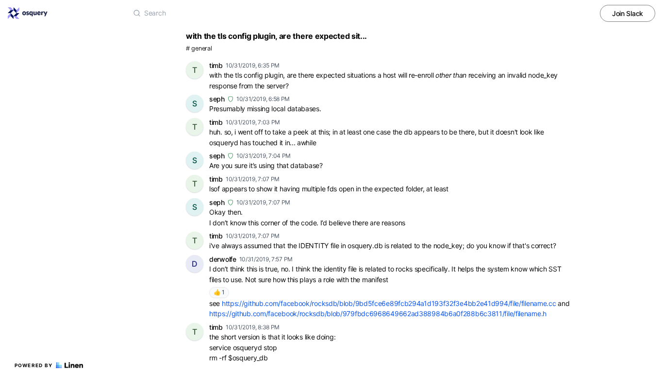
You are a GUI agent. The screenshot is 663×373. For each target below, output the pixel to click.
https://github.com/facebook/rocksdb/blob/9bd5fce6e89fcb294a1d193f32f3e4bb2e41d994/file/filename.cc (389, 303)
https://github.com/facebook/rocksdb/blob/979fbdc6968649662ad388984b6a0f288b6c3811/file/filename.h (378, 313)
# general (199, 48)
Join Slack (627, 13)
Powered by (34, 365)
